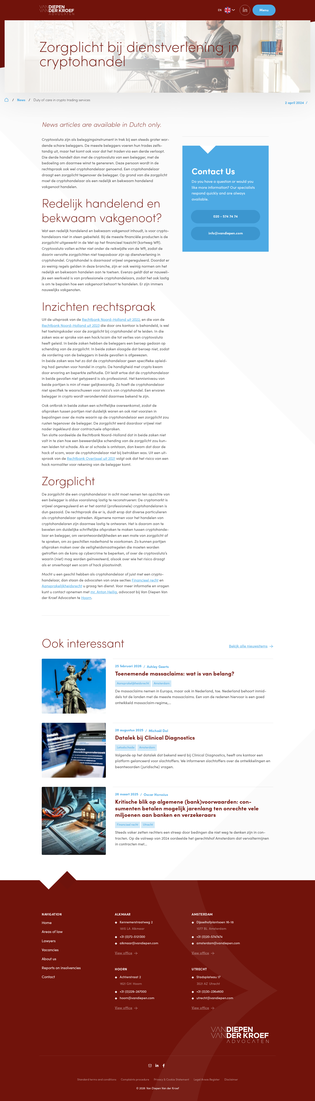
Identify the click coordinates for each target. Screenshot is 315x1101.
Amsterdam (202, 914)
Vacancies (50, 949)
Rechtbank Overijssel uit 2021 (91, 458)
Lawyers (49, 940)
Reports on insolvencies (61, 967)
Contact (48, 976)
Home (47, 922)
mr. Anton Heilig (103, 591)
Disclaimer (231, 1079)
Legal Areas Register (207, 1079)
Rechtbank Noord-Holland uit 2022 (111, 319)
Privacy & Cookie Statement (171, 1079)
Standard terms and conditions (96, 1079)
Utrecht (199, 969)
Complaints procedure (135, 1079)
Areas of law (52, 931)
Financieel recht (145, 580)
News (21, 99)
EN (220, 10)
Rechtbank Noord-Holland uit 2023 (71, 325)
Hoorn (86, 597)
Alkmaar (123, 914)
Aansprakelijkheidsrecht (62, 585)
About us (49, 958)
